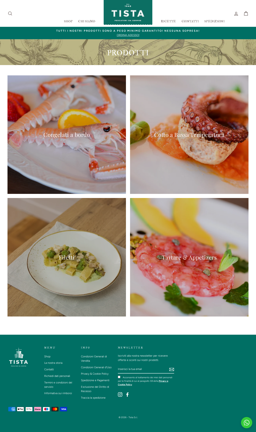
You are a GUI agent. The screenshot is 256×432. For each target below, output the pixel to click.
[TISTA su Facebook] (127, 394)
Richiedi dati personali (57, 376)
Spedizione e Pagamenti (95, 380)
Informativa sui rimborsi (58, 393)
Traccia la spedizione (93, 397)
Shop (47, 356)
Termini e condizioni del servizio (58, 384)
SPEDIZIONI (214, 21)
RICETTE (168, 21)
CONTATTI (190, 21)
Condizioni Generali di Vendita (94, 358)
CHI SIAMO (86, 21)
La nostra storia (53, 362)
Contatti (49, 369)
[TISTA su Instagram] (120, 394)
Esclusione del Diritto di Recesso (95, 389)
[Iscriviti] (171, 369)
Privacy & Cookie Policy (95, 373)
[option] (128, 33)
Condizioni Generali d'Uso (96, 367)
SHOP (68, 21)
